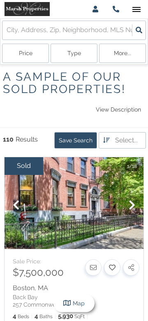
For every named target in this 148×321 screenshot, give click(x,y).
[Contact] (93, 267)
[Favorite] (112, 267)
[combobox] (7, 30)
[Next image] (131, 205)
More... (122, 53)
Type (74, 53)
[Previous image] (16, 205)
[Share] (131, 267)
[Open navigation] (136, 9)
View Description (118, 109)
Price (25, 53)
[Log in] (95, 9)
